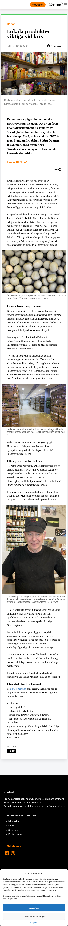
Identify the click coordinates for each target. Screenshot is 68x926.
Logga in (57, 4)
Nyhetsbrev (14, 846)
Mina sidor (13, 821)
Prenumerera (38, 4)
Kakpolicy (34, 922)
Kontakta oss (15, 834)
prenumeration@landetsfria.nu (48, 799)
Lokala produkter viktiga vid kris (28, 34)
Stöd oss (13, 830)
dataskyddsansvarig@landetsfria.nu (46, 806)
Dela (55, 169)
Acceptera (34, 907)
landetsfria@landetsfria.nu (33, 802)
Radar (11, 24)
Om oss (12, 825)
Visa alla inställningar (34, 916)
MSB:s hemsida (18, 688)
